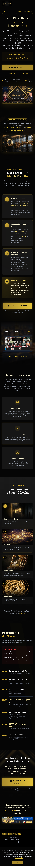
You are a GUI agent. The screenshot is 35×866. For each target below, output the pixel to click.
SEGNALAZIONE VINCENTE (12, 839)
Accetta (18, 862)
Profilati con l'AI (19, 306)
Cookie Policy (19, 858)
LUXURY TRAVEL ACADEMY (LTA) (11, 842)
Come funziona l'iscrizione (17, 73)
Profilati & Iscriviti (17, 67)
